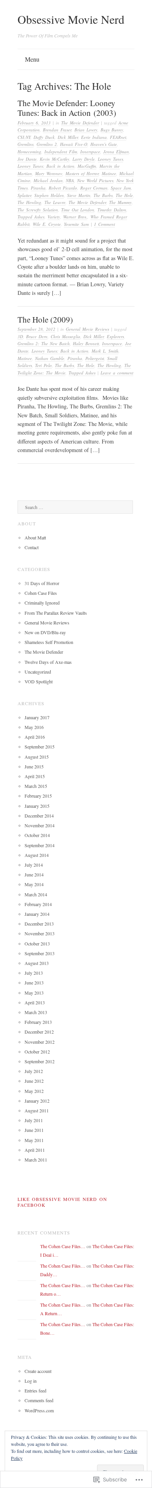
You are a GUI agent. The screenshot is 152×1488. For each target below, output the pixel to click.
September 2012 (40, 1061)
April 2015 (35, 776)
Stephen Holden (49, 195)
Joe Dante (27, 159)
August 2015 (37, 757)
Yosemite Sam (76, 224)
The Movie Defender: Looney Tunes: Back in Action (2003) (67, 108)
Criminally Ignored (42, 602)
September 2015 (40, 746)
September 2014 (40, 845)
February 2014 (38, 904)
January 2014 (37, 914)
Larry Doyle (83, 159)
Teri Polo (43, 365)
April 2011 (35, 1150)
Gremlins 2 (47, 144)
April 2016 (35, 737)
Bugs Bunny (112, 130)
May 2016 (34, 727)
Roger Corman (94, 188)
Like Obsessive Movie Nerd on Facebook (62, 1202)
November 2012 (40, 1042)
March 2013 (36, 1012)
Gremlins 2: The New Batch (44, 343)
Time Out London (77, 210)
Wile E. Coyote (47, 224)
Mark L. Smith (105, 351)
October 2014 (37, 835)
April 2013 (35, 1002)
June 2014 (34, 874)
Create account (38, 1371)
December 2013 (39, 923)
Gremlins (26, 144)
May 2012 (34, 1091)
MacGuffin (87, 166)
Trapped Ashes (31, 217)
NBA (70, 180)
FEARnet (118, 137)
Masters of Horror (82, 173)
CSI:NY (24, 137)
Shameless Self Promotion (49, 642)
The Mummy (120, 202)
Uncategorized (38, 672)
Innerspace (90, 151)
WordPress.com (39, 1410)
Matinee (109, 173)
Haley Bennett (86, 343)
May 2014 (34, 884)
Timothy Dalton (111, 210)
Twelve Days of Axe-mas (48, 662)
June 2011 (34, 1130)
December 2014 (39, 815)
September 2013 (40, 953)
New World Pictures (95, 180)
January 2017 (37, 717)
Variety (54, 217)
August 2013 (37, 963)
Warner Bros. (75, 217)
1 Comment (104, 224)
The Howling (29, 202)
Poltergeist (94, 358)
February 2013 (38, 1022)
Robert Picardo (63, 188)
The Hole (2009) (45, 319)
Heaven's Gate (103, 144)
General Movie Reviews (87, 329)
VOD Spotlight (39, 681)
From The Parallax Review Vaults (56, 613)
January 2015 (37, 806)
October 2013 (37, 943)
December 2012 (39, 1032)
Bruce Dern (37, 336)
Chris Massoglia (65, 336)
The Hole (124, 195)
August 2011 (37, 1110)
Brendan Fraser (57, 130)
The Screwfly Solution (38, 210)
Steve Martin (78, 195)
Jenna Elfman (116, 151)
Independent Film (60, 151)
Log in (31, 1381)
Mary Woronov (48, 173)
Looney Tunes (110, 159)
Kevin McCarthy (54, 159)
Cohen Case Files (41, 593)
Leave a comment (117, 373)
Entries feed (35, 1390)
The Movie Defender (80, 123)
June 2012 (34, 1081)
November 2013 (40, 933)
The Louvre (54, 202)
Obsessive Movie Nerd (71, 19)
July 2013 (34, 973)
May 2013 (34, 993)
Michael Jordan (48, 180)
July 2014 (34, 865)
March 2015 (36, 786)
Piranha (38, 188)
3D (20, 336)
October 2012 (37, 1051)
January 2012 (37, 1101)
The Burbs (103, 195)
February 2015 (38, 796)
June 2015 (34, 766)
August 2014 (37, 855)
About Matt (35, 537)
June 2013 (34, 982)
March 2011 (36, 1159)
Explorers (115, 336)
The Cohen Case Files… (62, 1246)
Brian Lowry (85, 130)
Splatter (24, 195)
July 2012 (34, 1071)
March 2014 (36, 894)
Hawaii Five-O (73, 144)
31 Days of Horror (42, 583)
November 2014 (40, 825)
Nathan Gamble (49, 358)
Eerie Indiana (94, 137)
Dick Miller (68, 137)
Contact (32, 547)
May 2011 (34, 1140)
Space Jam (121, 188)
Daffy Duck (44, 137)
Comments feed (39, 1400)
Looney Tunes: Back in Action (46, 166)
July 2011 (34, 1120)
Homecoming (29, 151)
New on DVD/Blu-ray (45, 632)
